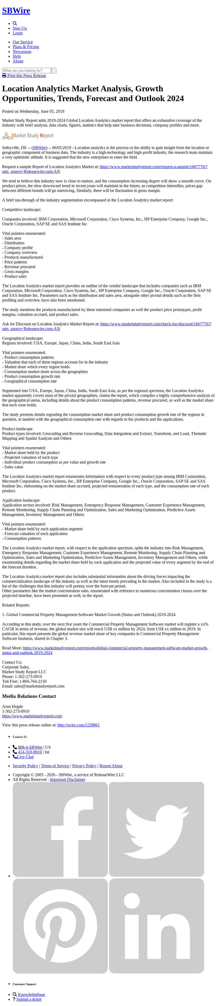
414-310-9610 (30, 752)
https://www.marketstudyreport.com (32, 716)
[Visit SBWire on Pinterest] (60, 972)
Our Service (23, 42)
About (18, 61)
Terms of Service (55, 766)
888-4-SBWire (30, 747)
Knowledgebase (31, 994)
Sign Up (20, 28)
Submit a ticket (28, 999)
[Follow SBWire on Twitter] (156, 876)
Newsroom (22, 51)
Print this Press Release (26, 75)
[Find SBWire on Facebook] (60, 876)
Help (17, 56)
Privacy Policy (84, 766)
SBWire (16, 10)
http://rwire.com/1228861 (78, 725)
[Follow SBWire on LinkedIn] (156, 972)
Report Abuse (111, 766)
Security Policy (25, 766)
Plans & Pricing (26, 46)
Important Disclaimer (67, 779)
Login (18, 33)
